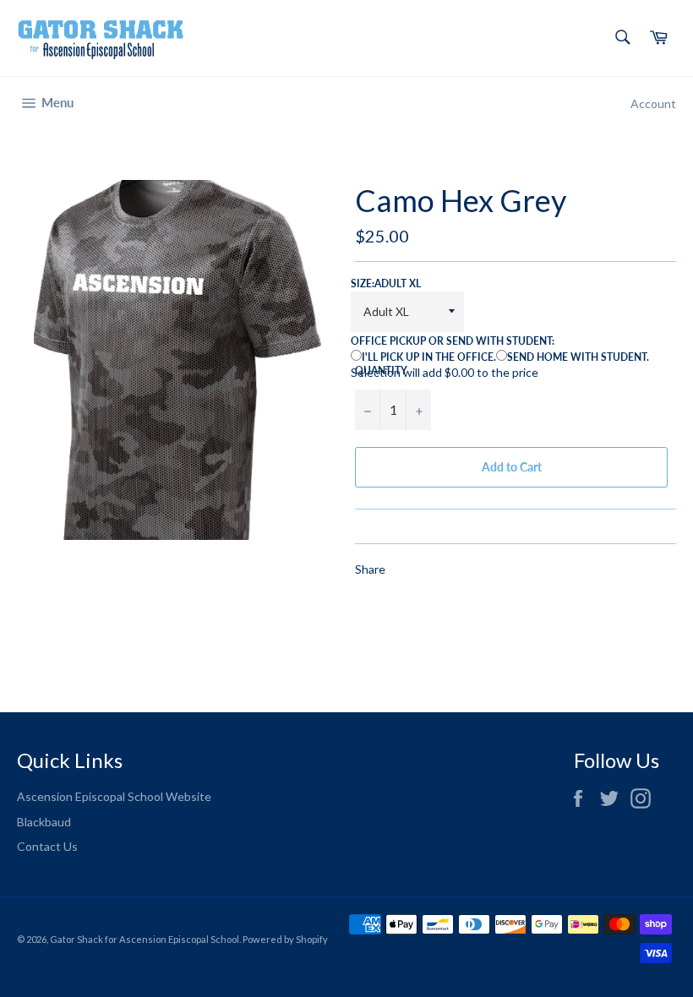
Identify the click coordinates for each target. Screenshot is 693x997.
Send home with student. (578, 357)
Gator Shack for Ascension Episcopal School (144, 939)
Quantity (381, 370)
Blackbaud (44, 821)
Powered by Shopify (285, 939)
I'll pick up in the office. (429, 357)
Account (653, 103)
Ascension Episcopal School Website (114, 796)
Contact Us (47, 846)
